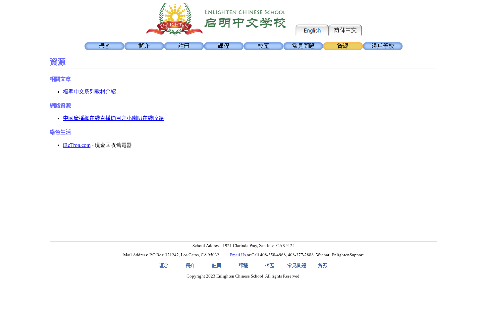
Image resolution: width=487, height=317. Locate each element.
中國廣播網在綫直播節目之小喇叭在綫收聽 (113, 118)
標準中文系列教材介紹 (89, 92)
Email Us (238, 255)
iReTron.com (76, 144)
